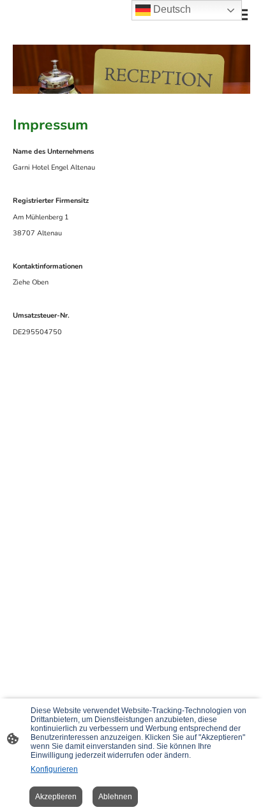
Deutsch (171, 9)
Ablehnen (115, 796)
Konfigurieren (54, 769)
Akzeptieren (56, 796)
